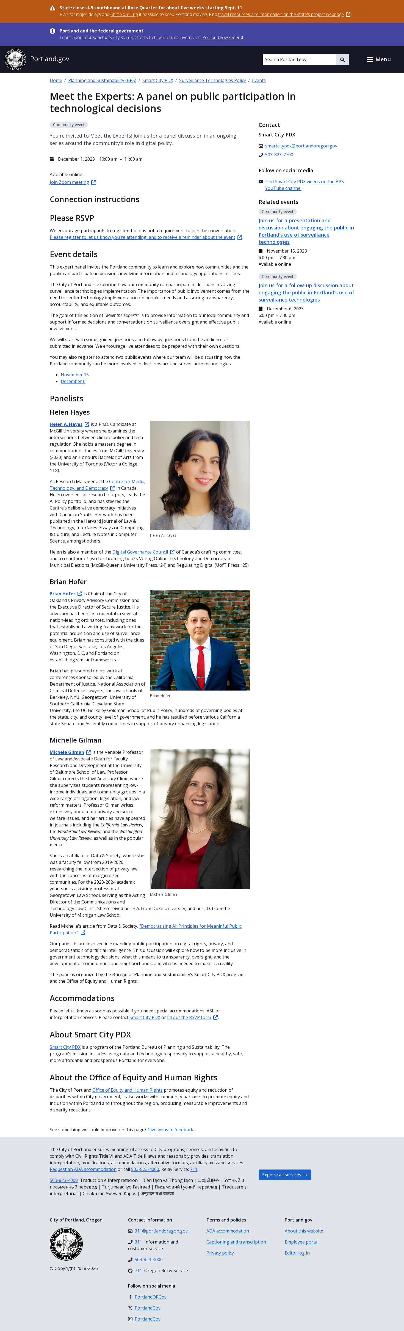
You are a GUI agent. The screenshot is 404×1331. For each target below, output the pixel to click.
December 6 (73, 381)
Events (259, 80)
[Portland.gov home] (36, 59)
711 (193, 1169)
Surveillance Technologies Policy (212, 80)
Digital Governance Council (140, 552)
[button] (379, 59)
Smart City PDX (157, 80)
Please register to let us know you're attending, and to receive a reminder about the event (142, 237)
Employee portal (302, 1242)
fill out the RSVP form (189, 1017)
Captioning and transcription (236, 1242)
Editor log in (297, 1253)
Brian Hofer (62, 594)
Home (56, 80)
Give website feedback (170, 1130)
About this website (304, 1231)
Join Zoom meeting (69, 182)
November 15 (75, 375)
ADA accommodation (227, 1231)
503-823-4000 (145, 1169)
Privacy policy (220, 1253)
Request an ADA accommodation (83, 1169)
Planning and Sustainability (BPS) (102, 80)
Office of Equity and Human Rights (127, 1090)
